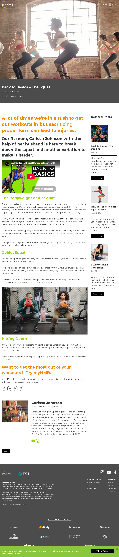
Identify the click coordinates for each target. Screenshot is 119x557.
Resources (76, 4)
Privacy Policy (112, 488)
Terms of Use (112, 491)
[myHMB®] (7, 4)
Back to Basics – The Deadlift (102, 147)
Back (6, 451)
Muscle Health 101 (56, 4)
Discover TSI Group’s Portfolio (59, 520)
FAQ (47, 4)
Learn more (31, 382)
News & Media (95, 4)
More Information (94, 479)
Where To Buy (85, 4)
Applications (67, 4)
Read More (97, 178)
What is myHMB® (38, 4)
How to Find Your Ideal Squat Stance (103, 208)
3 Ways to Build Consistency (99, 266)
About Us (111, 482)
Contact (104, 4)
